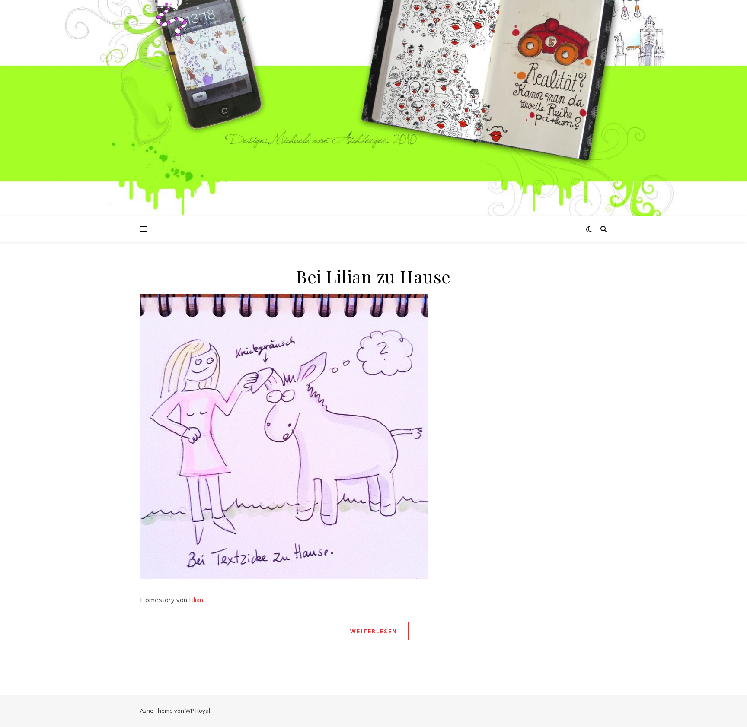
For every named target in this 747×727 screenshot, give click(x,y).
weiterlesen (373, 631)
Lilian (196, 599)
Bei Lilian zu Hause (373, 276)
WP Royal (197, 710)
